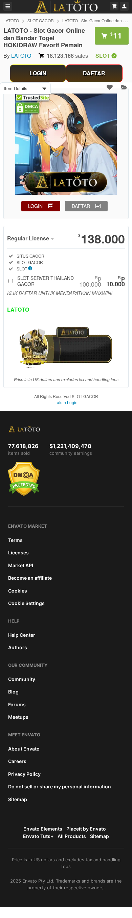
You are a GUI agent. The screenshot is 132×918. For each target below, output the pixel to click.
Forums (17, 704)
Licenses (18, 552)
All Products (72, 836)
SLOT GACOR (40, 20)
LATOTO (11, 20)
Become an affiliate (30, 578)
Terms (15, 540)
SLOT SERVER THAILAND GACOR (71, 281)
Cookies (17, 591)
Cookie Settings (26, 603)
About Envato (24, 749)
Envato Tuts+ (38, 836)
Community (21, 679)
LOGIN (37, 73)
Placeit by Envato (86, 829)
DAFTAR (94, 73)
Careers (17, 761)
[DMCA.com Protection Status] (24, 494)
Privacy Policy (24, 774)
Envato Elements (42, 829)
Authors (17, 647)
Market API (20, 565)
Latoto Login (66, 402)
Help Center (21, 635)
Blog (13, 691)
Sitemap (17, 799)
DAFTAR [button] (81, 206)
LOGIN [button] (35, 206)
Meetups (18, 717)
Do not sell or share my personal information (59, 786)
